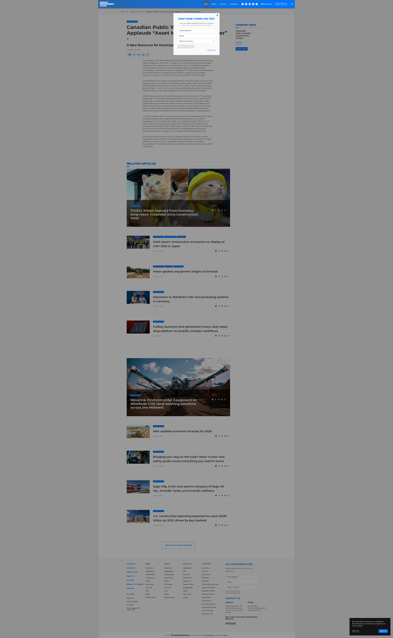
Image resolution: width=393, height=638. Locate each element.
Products (223, 4)
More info (355, 631)
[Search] (292, 4)
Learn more (211, 50)
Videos (213, 4)
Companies (234, 4)
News (206, 4)
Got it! (383, 631)
